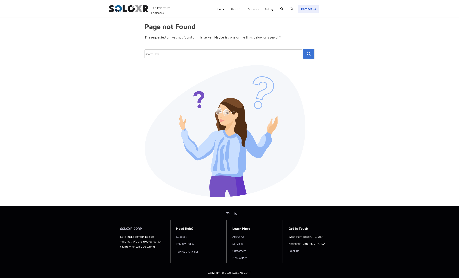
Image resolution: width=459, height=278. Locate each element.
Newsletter (239, 257)
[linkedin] (235, 214)
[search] (282, 9)
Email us (293, 250)
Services (237, 243)
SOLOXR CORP (131, 229)
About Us (238, 236)
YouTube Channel (187, 251)
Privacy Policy (185, 243)
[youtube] (227, 214)
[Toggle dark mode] (291, 9)
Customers (239, 250)
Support (181, 236)
